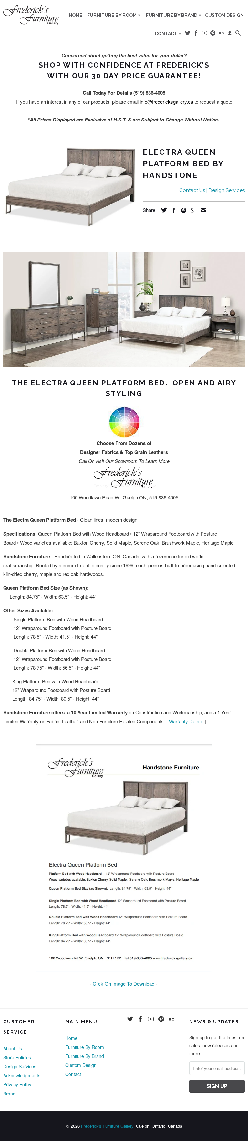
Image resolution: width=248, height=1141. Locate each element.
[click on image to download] (124, 970)
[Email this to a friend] (201, 210)
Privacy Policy (17, 1084)
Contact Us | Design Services (212, 190)
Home (75, 15)
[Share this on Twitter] (162, 210)
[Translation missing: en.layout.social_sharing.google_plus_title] (192, 210)
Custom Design (224, 15)
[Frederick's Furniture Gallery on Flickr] (221, 34)
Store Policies (17, 1057)
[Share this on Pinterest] (182, 210)
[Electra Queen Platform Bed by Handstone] (69, 186)
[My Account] (229, 34)
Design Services (19, 1066)
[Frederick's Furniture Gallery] (31, 15)
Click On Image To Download (123, 983)
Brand (9, 1093)
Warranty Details (186, 721)
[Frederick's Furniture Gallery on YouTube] (204, 34)
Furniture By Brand (173, 15)
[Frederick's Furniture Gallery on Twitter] (187, 34)
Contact (168, 33)
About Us (12, 1048)
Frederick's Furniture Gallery (107, 1126)
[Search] (238, 34)
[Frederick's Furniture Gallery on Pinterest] (212, 34)
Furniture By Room (113, 15)
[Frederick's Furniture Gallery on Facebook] (196, 34)
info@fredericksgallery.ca (166, 101)
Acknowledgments (21, 1075)
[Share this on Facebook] (172, 210)
